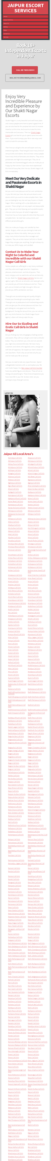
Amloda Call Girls (14, 594)
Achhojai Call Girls (14, 470)
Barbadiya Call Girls (15, 937)
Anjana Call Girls (34, 612)
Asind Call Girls (33, 653)
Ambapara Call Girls (35, 564)
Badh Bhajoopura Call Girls (17, 697)
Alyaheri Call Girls (14, 537)
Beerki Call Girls (33, 1125)
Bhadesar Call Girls (34, 1156)
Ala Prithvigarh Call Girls (36, 528)
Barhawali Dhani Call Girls (37, 979)
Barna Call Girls (33, 1017)
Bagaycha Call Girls (15, 747)
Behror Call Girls (33, 1136)
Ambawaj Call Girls (15, 567)
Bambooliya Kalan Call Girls (16, 846)
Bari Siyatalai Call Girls (16, 992)
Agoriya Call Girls (34, 483)
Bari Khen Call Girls (15, 986)
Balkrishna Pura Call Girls (17, 825)
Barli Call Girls (33, 1007)
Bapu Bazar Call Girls (35, 920)
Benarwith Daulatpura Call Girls (17, 1140)
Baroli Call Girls (33, 1029)
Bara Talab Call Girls (15, 926)
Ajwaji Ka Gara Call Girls (16, 507)
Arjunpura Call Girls (35, 634)
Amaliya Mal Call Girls (16, 543)
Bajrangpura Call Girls (36, 794)
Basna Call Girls (33, 1054)
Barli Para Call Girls (15, 1011)
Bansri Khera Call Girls (36, 898)
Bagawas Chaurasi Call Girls (36, 743)
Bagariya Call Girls (34, 736)
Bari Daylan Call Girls (35, 982)
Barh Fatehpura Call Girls (17, 955)
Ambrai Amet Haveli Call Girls (36, 571)
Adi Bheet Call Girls (34, 476)
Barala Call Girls (33, 929)
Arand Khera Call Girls (35, 628)
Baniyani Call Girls (14, 885)
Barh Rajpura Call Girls (36, 967)
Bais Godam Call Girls (16, 785)
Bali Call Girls (13, 822)
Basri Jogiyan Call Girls (36, 1060)
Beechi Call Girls (33, 1098)
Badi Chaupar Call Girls (16, 713)
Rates (5, 30)
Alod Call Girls (13, 534)
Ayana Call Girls (13, 678)
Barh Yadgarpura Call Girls (37, 976)
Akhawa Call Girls (34, 511)
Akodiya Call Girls (14, 525)
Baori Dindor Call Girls (35, 907)
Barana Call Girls (34, 934)
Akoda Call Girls (33, 522)
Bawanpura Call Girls (35, 1081)
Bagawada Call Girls (15, 739)
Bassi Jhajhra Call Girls (36, 1070)
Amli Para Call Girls (34, 590)
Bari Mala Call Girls (34, 986)
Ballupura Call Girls (15, 828)
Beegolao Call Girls (14, 1101)
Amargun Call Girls (34, 543)
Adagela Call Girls (14, 473)
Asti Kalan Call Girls (35, 662)
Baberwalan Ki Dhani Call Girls (17, 685)
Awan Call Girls (13, 675)
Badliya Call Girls (34, 721)
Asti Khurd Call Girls (15, 665)
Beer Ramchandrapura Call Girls (37, 1121)
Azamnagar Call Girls (35, 681)
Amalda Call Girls (14, 540)
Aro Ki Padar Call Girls (35, 640)
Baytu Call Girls (13, 1095)
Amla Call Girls (33, 584)
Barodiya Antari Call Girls (37, 1026)
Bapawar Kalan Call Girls (17, 916)
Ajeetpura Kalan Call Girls (37, 495)
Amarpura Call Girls (35, 546)
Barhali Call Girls (14, 979)
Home (5, 16)
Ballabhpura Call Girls (36, 825)
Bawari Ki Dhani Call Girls (17, 1089)
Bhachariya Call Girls (15, 1153)
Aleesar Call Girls (14, 531)
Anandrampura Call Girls (17, 603)
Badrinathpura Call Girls (16, 730)
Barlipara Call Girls (34, 1011)
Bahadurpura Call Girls (16, 772)
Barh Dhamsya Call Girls (36, 952)
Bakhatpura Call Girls (35, 800)
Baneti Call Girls (13, 879)
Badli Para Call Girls (35, 718)
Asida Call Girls (13, 653)
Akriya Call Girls (33, 525)
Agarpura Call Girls (34, 479)
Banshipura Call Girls (15, 895)
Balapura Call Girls (34, 813)
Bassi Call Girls (13, 1067)
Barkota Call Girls (14, 1004)
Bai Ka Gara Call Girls (35, 778)
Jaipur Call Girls (8, 20)
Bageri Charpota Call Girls (37, 747)
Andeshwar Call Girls (35, 606)
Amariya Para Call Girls (16, 546)
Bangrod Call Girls (14, 882)
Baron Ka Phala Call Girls (17, 1032)
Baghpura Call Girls (35, 753)
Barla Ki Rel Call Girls (35, 1004)
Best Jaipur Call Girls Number (31, 368)
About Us (6, 23)
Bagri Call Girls (33, 763)
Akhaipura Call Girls (15, 511)
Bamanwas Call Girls (15, 842)
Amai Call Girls (33, 537)
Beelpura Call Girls (14, 1107)
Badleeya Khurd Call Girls (17, 718)
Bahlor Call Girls (13, 775)
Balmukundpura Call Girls (37, 828)
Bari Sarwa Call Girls (35, 989)
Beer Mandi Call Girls (35, 1117)
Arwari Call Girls (13, 647)
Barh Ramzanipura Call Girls (16, 972)
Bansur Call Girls (34, 901)
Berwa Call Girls (13, 1150)
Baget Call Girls (13, 753)
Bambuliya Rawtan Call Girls (36, 856)
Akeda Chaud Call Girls (36, 507)
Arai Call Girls (32, 625)
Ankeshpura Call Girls (15, 615)
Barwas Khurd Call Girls (16, 1048)
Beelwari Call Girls (14, 1114)
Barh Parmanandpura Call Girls (17, 968)
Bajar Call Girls (13, 791)
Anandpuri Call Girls (35, 600)
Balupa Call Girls (14, 839)
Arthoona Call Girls (34, 643)
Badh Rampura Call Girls (37, 700)
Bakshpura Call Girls (35, 803)
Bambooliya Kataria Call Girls (36, 846)
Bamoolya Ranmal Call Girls (36, 864)
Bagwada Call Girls (34, 769)
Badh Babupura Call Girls (37, 692)
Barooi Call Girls (13, 1035)
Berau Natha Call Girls (16, 1147)
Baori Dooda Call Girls (16, 910)
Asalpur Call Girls (34, 647)
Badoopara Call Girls (35, 724)
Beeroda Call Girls (34, 1130)
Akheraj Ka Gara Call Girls (37, 519)
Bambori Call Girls (14, 855)
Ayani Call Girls (33, 678)
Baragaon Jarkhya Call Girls (16, 930)
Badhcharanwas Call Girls (17, 709)
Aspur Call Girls (13, 659)
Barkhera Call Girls (14, 1001)
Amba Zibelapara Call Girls (37, 558)
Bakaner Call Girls (34, 797)
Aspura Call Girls (34, 659)
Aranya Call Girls (14, 631)
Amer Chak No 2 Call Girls (17, 578)
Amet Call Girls (13, 581)
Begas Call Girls (33, 1133)
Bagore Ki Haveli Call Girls (17, 760)
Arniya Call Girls (13, 640)
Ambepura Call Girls (35, 567)
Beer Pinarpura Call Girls (16, 1120)
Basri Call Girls (33, 1057)
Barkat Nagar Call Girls (36, 998)
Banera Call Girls (14, 876)
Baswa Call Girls (14, 1078)
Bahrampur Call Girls (35, 775)
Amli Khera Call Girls (15, 590)
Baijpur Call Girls (14, 781)
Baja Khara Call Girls (15, 788)
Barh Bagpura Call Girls (36, 943)
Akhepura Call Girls (15, 519)
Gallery (6, 27)
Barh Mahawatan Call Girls (37, 959)
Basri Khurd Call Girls (35, 1063)
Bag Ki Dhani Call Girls (36, 733)
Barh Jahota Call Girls (35, 955)
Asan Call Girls (13, 650)
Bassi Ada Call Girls (34, 1067)
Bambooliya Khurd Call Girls (16, 851)
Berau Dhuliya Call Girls (36, 1144)
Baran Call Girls (13, 934)
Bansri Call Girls (13, 898)
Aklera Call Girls (13, 522)
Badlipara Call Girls (15, 721)
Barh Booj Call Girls (15, 949)
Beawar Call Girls (34, 1095)
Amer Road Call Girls (35, 578)
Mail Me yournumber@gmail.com (25, 78)
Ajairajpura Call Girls (15, 495)
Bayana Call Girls (14, 1092)
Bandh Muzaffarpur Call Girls (36, 872)
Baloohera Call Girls (15, 831)
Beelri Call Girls (33, 1107)
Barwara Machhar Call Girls (37, 1042)
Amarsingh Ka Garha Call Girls (37, 551)
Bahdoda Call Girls (34, 772)
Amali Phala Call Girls (35, 540)
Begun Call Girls (13, 1136)
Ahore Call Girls (13, 489)
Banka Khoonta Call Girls (37, 888)
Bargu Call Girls (33, 940)
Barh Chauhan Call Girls (16, 952)
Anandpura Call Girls (15, 600)
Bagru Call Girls (33, 766)
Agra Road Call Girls (15, 486)
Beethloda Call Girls (15, 1133)
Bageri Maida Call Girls (36, 750)
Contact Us (7, 34)
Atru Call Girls (13, 671)
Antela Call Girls (13, 622)
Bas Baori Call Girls (34, 1048)
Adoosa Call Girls (14, 479)
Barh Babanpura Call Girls (17, 943)
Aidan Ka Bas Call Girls (36, 489)
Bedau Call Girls (13, 1098)
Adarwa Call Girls (14, 476)
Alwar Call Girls (33, 534)
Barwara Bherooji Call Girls (17, 1042)
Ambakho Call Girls (15, 564)
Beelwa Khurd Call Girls (36, 1111)
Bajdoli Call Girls (33, 791)
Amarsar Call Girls (14, 550)
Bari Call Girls (13, 982)
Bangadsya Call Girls (35, 879)
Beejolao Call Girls (34, 1101)
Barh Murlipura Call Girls (36, 964)
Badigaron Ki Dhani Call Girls (36, 714)
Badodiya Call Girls (15, 724)
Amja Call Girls (33, 581)
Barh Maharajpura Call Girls (16, 960)
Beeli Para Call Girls (34, 1104)
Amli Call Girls (33, 587)
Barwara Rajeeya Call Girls (17, 1045)
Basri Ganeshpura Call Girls (17, 1060)
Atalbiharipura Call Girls (36, 665)
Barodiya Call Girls (14, 1026)
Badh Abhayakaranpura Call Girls (17, 693)
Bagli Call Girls (33, 757)
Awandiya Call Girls (35, 675)
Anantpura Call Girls (35, 603)
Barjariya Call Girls (14, 998)
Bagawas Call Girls (34, 739)
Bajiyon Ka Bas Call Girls (16, 794)
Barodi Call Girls (33, 1023)
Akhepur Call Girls (34, 514)
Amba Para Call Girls (15, 558)
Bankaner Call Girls (15, 892)
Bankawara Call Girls (35, 892)
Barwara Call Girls (34, 1039)
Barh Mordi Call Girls (15, 964)
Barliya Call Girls (34, 1014)
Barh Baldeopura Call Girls (17, 946)
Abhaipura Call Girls (35, 461)
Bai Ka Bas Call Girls (15, 778)
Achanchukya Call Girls (36, 467)
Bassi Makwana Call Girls (17, 1074)
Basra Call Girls (13, 1057)
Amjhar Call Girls (14, 584)
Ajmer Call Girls (33, 498)
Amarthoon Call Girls (15, 555)
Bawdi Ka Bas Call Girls (36, 1089)
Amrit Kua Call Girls (35, 597)
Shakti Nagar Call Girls (26, 278)
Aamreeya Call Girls (15, 458)
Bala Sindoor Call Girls (16, 813)
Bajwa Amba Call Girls (16, 797)
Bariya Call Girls (33, 995)
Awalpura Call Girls (34, 671)
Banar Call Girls (33, 868)
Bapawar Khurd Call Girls (37, 916)
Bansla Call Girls (33, 895)
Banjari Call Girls (34, 885)
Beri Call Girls (32, 1147)
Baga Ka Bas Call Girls (16, 736)
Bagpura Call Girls (34, 760)
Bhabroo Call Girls (34, 1150)
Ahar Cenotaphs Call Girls (37, 486)
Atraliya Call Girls (34, 668)
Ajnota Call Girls (33, 504)
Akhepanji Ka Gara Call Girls (16, 515)
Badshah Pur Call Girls (36, 730)
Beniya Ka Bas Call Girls (16, 1144)
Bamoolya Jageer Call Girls (17, 863)
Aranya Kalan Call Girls (36, 631)
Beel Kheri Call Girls (14, 1104)
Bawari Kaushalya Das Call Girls (37, 1085)
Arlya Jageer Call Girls (35, 637)
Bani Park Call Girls (34, 882)
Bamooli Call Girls (34, 860)
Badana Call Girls (14, 689)
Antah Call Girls (33, 619)
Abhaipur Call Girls (14, 461)
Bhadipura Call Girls (15, 1159)
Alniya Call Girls (33, 531)
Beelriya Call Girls (14, 1111)
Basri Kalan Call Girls (15, 1063)
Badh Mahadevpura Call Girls (16, 701)
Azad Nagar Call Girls (15, 681)
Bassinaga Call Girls (35, 1074)
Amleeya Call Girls (14, 587)
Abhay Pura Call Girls (15, 464)
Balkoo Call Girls (33, 822)
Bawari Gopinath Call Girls (17, 1084)
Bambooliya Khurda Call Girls (36, 851)
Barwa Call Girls (13, 1039)
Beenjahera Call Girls (35, 1114)
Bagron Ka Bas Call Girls (16, 766)
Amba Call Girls (33, 555)
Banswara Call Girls (15, 904)
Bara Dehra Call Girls (35, 923)
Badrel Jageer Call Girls (16, 727)
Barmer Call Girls (14, 1017)
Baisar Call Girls (33, 785)
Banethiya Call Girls (35, 876)
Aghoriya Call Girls (14, 483)
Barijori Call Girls (14, 995)
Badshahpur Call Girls (16, 733)
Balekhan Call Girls (34, 819)
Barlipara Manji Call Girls (17, 1014)
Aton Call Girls (13, 668)
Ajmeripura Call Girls (15, 504)
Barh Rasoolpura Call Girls (37, 971)
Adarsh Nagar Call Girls (36, 473)
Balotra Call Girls (34, 831)
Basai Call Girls (33, 1051)
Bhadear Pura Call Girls (16, 1156)
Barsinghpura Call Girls (36, 1035)
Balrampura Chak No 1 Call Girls (37, 835)
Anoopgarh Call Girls (35, 615)
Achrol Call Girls (33, 470)
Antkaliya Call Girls (34, 622)
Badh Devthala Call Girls (36, 697)
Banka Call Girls (13, 888)
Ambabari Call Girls (15, 561)
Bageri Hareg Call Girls (16, 750)
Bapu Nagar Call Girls (15, 923)
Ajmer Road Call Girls (15, 501)
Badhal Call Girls (34, 705)
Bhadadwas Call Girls (35, 1153)
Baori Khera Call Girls (35, 910)
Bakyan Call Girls (34, 806)
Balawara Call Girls (15, 816)
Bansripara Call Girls (15, 901)
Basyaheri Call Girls (34, 1078)
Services (6, 37)
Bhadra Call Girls (34, 1159)
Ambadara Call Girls (35, 561)
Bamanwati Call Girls (35, 842)
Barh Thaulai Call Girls (16, 976)
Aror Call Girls (13, 643)
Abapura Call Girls (34, 458)
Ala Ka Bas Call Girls (15, 528)
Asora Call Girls (33, 656)
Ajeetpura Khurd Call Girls (17, 498)
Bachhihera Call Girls (35, 684)
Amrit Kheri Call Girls (15, 597)
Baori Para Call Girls (35, 913)
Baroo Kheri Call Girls (35, 1032)
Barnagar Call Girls (14, 1020)
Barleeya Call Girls (14, 1007)
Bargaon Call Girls (14, 940)
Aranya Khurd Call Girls (16, 634)
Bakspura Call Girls (15, 806)
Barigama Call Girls (35, 992)
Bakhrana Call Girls (15, 803)
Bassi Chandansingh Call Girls (17, 1071)
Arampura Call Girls (15, 628)
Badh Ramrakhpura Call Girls (17, 706)
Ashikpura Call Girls (35, 650)
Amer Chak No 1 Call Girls (37, 575)
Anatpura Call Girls (15, 606)
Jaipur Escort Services (25, 8)
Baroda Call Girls (14, 1023)
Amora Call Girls (33, 594)
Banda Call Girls (14, 871)
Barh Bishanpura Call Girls (37, 946)
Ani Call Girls (12, 612)
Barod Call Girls (33, 1020)
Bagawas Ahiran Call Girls (17, 742)
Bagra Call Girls (13, 763)
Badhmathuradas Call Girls (37, 709)
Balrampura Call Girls (16, 834)
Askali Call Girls (13, 656)
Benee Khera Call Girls (35, 1139)
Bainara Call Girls (34, 781)
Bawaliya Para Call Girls (16, 1081)
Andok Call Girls (33, 609)
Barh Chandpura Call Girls (37, 949)
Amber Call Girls (13, 570)
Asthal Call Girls (13, 662)
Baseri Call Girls (13, 1054)
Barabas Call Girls (34, 926)
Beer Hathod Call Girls (15, 1117)
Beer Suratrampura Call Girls (16, 1126)
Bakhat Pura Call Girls (16, 800)
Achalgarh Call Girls (35, 464)
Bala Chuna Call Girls (15, 810)
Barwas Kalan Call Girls (36, 1045)
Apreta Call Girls (13, 625)
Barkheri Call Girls (34, 1001)
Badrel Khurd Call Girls (36, 727)
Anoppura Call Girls (15, 619)
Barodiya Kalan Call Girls (17, 1029)
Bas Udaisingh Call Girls (16, 1051)
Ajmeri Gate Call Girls (35, 501)
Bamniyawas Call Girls (16, 860)
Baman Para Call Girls (36, 839)
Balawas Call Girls (34, 816)
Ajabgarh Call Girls (14, 492)
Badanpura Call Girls (35, 689)
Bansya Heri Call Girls (35, 904)
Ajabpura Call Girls (34, 492)
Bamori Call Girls (14, 868)
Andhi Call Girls (13, 609)
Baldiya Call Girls (14, 819)
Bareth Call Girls (33, 937)
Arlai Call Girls (13, 637)
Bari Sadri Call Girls (15, 989)
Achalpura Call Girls (15, 467)
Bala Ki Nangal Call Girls (36, 810)
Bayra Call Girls (33, 1092)
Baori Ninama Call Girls (16, 913)
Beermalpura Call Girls (16, 1130)
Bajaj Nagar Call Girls (35, 788)
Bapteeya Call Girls (14, 920)
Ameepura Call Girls (15, 575)
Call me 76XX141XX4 (25, 70)
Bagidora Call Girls (14, 757)
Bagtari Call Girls (14, 769)
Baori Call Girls (13, 907)
